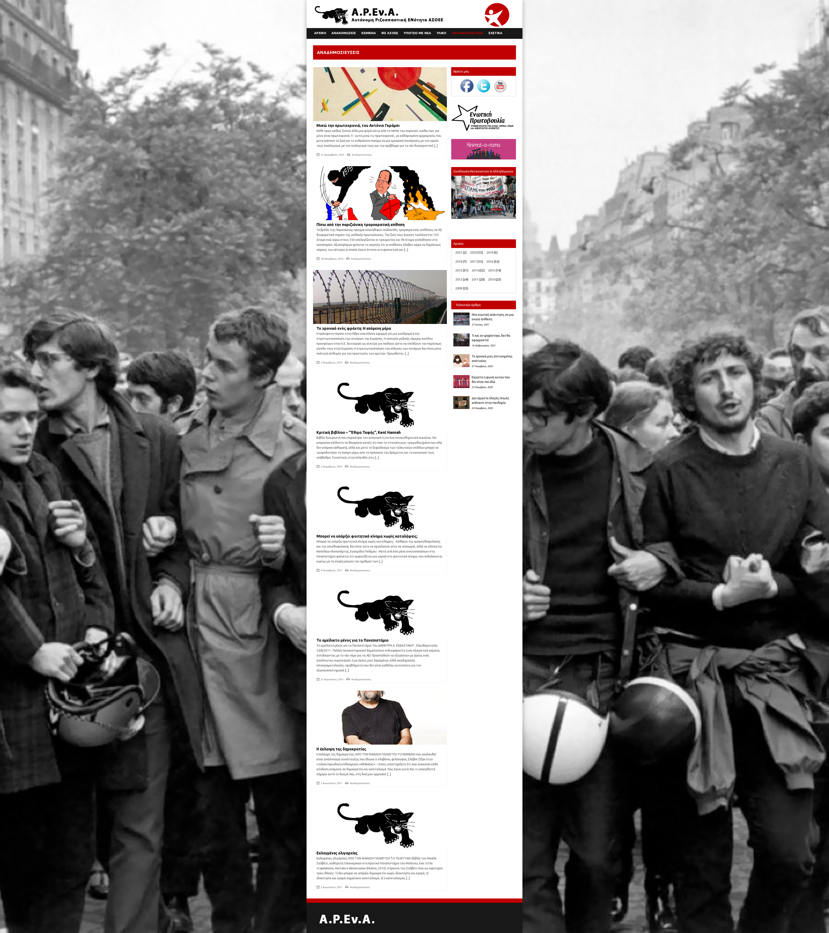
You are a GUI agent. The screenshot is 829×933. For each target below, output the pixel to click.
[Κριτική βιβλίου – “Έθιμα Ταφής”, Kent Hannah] (380, 403)
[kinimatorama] (483, 149)
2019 (489, 252)
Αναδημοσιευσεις (467, 33)
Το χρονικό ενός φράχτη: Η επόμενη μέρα (353, 328)
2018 (458, 261)
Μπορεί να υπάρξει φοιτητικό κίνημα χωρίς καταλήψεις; (367, 536)
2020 (473, 252)
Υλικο (441, 33)
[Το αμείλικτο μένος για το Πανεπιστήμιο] (380, 611)
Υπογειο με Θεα (417, 33)
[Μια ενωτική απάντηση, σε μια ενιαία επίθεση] (461, 319)
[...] (435, 145)
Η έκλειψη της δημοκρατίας (341, 749)
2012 (458, 279)
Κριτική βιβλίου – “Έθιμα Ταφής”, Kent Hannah (358, 432)
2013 (491, 270)
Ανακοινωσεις (343, 33)
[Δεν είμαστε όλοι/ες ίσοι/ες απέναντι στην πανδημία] (461, 402)
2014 (475, 270)
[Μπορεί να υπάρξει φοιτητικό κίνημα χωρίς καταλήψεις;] (380, 507)
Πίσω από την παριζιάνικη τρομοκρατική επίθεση (360, 224)
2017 (473, 261)
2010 (491, 279)
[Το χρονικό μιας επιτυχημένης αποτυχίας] (461, 360)
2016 (489, 261)
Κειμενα (368, 33)
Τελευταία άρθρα (468, 305)
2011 (475, 279)
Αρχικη (320, 33)
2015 (458, 270)
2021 (458, 252)
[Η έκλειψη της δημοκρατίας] (380, 720)
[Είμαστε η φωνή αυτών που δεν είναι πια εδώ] (461, 381)
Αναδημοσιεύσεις (362, 154)
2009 (458, 288)
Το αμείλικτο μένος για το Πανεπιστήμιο (352, 640)
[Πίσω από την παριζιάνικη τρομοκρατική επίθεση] (380, 195)
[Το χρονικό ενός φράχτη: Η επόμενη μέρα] (380, 299)
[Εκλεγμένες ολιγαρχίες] (380, 824)
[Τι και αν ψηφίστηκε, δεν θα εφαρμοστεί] (461, 339)
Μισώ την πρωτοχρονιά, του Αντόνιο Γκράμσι (358, 125)
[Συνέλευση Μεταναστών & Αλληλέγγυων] (483, 197)
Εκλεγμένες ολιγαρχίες (337, 853)
